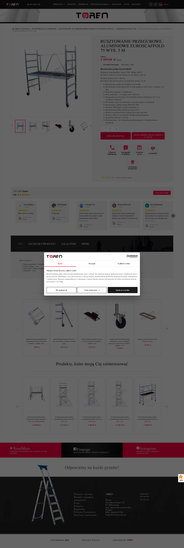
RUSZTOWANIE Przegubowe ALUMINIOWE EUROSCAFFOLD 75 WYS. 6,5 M (92, 419)
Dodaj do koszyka (115, 136)
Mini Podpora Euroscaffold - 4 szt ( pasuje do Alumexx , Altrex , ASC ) (64, 341)
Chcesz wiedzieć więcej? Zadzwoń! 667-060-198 (148, 136)
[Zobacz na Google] (20, 205)
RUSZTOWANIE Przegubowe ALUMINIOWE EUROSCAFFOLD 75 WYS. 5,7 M (64, 419)
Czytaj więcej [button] (83, 220)
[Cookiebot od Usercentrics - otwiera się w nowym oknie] (128, 256)
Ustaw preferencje (90, 290)
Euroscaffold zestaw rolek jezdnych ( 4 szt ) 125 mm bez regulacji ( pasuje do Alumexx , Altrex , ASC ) (120, 342)
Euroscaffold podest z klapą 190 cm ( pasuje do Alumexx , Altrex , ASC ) (91, 341)
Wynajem (116, 4)
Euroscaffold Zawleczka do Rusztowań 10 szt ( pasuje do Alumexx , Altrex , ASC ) (36, 341)
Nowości (71, 4)
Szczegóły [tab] (92, 263)
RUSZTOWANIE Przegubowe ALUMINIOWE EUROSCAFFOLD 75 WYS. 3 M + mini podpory (36, 419)
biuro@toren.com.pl (116, 514)
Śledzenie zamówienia (85, 515)
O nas (126, 4)
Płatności (78, 506)
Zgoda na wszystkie (122, 290)
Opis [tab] (20, 243)
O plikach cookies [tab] (124, 263)
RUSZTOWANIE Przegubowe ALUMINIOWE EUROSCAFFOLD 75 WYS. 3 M (147, 419)
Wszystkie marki (100, 4)
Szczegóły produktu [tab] (42, 243)
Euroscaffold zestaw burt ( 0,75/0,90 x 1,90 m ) (147, 340)
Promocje (83, 4)
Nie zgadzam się (61, 290)
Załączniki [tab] (68, 243)
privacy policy (91, 540)
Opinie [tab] (85, 243)
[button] (10, 215)
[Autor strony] (130, 540)
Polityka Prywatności (85, 512)
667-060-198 (34, 4)
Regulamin (79, 509)
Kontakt (136, 4)
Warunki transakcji (83, 497)
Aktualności (80, 500)
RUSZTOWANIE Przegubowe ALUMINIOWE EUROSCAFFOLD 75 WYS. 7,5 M (120, 419)
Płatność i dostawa (83, 494)
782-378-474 (144, 500)
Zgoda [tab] (60, 263)
